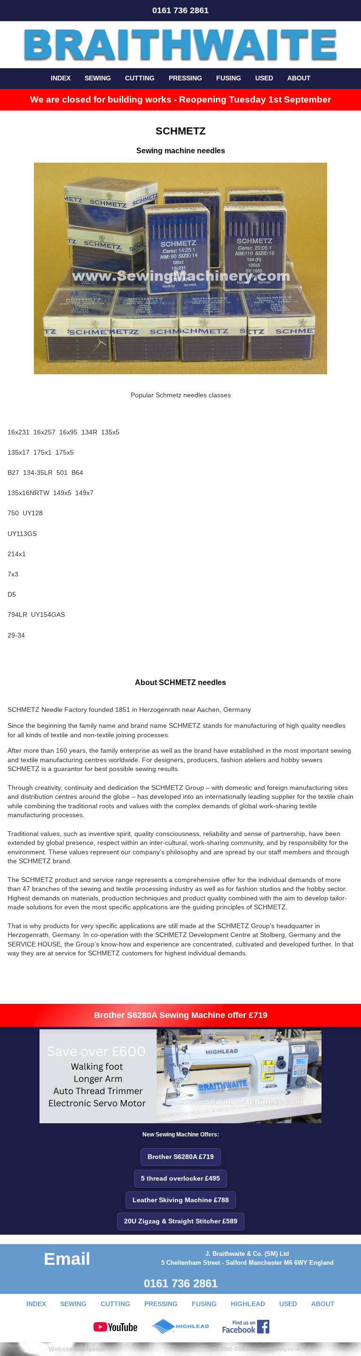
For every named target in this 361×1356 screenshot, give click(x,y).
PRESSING (185, 78)
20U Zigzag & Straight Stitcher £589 (180, 1221)
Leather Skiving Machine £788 (181, 1200)
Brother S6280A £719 (181, 1156)
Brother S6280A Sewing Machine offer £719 (180, 1015)
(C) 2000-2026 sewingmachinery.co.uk (256, 1349)
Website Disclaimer (76, 1349)
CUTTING (140, 78)
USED (264, 78)
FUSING (228, 78)
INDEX (61, 78)
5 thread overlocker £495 (180, 1178)
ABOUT (299, 78)
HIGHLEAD (248, 1304)
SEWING (98, 78)
